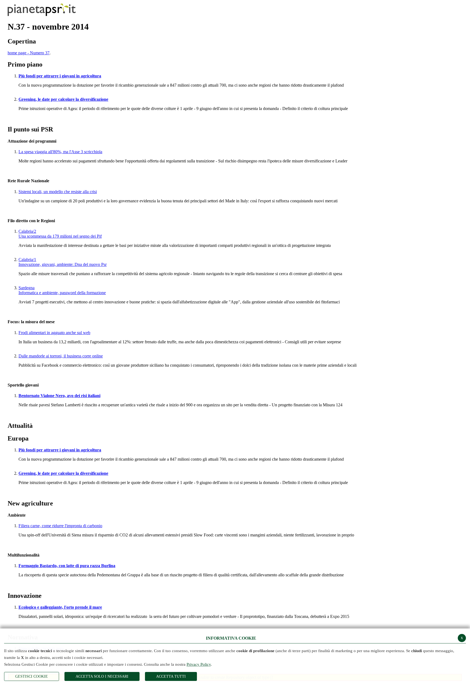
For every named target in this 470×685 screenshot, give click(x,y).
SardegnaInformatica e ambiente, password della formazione (62, 290)
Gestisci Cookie (31, 676)
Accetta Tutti (171, 676)
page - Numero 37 (29, 53)
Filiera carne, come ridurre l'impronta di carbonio (60, 525)
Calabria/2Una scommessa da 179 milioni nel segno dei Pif (60, 233)
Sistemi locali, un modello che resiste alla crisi (57, 191)
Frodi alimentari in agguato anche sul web (54, 332)
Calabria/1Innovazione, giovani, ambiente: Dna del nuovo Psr (62, 262)
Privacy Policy (199, 664)
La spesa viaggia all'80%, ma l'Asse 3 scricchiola (60, 151)
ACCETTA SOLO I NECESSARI (102, 676)
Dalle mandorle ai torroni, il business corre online (60, 356)
